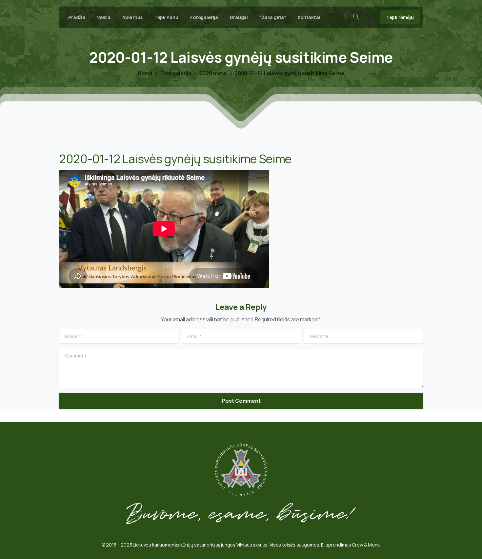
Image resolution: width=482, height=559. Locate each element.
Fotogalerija (175, 73)
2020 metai (213, 73)
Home (145, 73)
